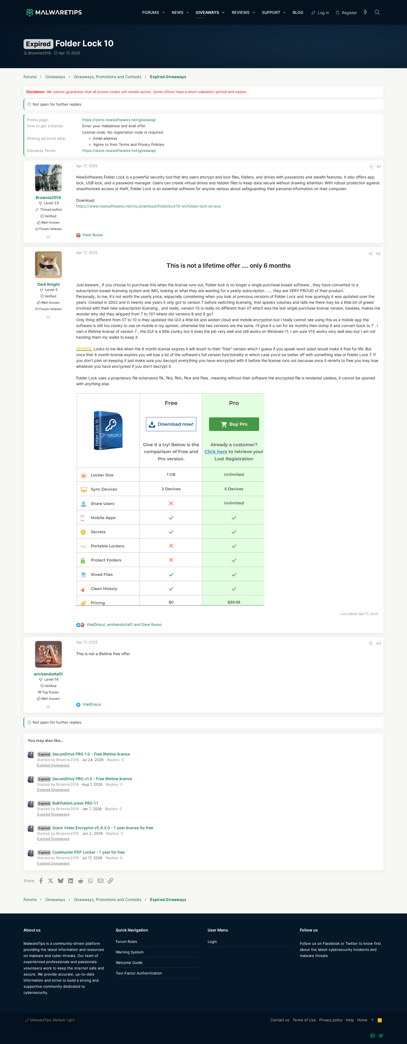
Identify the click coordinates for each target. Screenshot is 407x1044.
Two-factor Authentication (139, 973)
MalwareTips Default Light (52, 1020)
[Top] (372, 1020)
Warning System (129, 952)
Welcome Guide (129, 962)
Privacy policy (330, 1020)
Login (212, 941)
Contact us (280, 1020)
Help (350, 1020)
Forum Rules (126, 941)
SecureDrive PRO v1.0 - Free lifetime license (85, 778)
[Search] (377, 13)
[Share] (371, 166)
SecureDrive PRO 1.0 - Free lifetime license (84, 754)
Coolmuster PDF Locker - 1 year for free (81, 852)
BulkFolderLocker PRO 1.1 (68, 803)
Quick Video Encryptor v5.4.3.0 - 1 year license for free (95, 827)
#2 (378, 253)
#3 (378, 643)
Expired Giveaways (53, 765)
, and (124, 624)
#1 (379, 166)
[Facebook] (302, 966)
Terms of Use (304, 1020)
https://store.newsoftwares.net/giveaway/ (119, 120)
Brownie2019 (39, 53)
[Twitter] (310, 966)
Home (362, 1020)
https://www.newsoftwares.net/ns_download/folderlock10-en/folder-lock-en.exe (148, 206)
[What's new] (365, 13)
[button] (163, 12)
